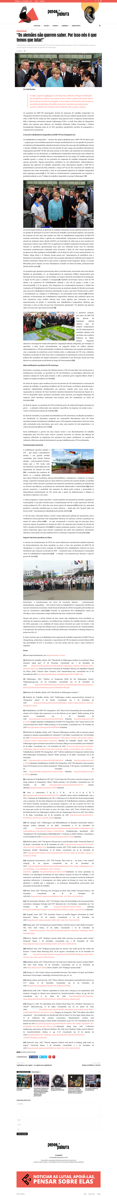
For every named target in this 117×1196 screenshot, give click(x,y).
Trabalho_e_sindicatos (30, 1052)
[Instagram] (98, 1)
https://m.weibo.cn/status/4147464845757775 (42, 795)
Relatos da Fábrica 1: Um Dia (91, 1065)
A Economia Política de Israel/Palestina (91, 1089)
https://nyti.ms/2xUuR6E (36, 968)
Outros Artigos (35, 1072)
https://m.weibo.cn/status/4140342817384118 (46, 772)
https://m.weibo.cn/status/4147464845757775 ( (69, 785)
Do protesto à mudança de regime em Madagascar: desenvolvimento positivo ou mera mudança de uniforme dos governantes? (41, 1092)
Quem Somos (76, 25)
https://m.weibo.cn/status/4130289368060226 (46, 760)
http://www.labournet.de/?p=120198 (53, 872)
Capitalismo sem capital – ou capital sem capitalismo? (34, 1065)
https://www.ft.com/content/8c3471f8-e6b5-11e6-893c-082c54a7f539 (53, 920)
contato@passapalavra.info (58, 1157)
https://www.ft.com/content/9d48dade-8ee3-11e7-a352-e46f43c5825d (49, 944)
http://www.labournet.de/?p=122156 (67, 907)
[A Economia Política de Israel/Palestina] (93, 1081)
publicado (48, 96)
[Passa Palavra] (58, 13)
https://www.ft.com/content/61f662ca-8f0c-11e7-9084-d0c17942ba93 (57, 896)
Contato (42, 1)
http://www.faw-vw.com (56, 655)
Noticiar (37, 25)
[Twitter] (101, 1)
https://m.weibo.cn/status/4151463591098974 (44, 727)
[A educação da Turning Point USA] (24, 1081)
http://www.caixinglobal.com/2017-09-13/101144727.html (48, 986)
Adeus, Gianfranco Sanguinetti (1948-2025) (57, 1089)
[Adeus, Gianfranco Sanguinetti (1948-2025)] (58, 1081)
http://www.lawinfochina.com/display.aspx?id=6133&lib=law (60, 674)
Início (36, 1)
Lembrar (65, 25)
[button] (100, 26)
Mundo (27, 29)
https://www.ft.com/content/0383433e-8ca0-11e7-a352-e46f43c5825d (53, 1048)
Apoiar (46, 25)
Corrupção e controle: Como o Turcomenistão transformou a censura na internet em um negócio (75, 1091)
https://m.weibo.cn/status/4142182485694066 (46, 719)
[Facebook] (96, 1)
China (22, 1052)
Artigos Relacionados (23, 1072)
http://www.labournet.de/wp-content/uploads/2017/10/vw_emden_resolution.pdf (55, 910)
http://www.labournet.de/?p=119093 (43, 788)
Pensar (55, 25)
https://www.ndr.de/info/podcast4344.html (57, 837)
